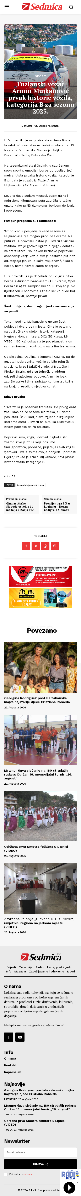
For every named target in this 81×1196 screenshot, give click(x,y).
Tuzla (8, 1114)
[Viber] (55, 546)
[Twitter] (36, 546)
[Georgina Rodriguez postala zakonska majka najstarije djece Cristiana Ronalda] (40, 667)
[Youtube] (20, 1037)
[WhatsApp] (45, 546)
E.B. (14, 476)
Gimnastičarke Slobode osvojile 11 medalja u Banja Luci (20, 507)
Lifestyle (10, 1099)
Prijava (38, 1164)
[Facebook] (26, 546)
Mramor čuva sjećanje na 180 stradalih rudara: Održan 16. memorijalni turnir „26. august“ (38, 774)
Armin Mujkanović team (30, 485)
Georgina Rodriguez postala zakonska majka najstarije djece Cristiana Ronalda (37, 700)
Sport (40, 76)
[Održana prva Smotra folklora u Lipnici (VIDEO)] (40, 816)
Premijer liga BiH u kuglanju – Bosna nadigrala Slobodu (57, 507)
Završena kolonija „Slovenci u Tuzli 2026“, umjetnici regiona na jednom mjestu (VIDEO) (39, 923)
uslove (27, 1174)
